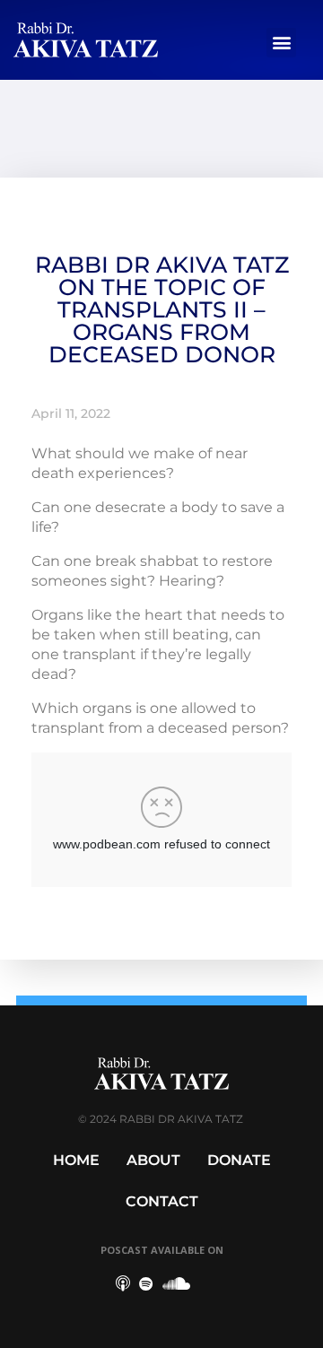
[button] (281, 42)
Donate (239, 1160)
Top (303, 1323)
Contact (162, 1201)
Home (76, 1160)
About (153, 1160)
